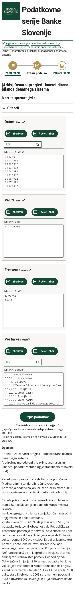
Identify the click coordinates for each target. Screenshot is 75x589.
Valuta (10, 200)
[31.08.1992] (33, 186)
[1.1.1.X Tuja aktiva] (33, 382)
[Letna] (33, 299)
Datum (10, 122)
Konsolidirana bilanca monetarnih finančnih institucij (31, 47)
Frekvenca (12, 270)
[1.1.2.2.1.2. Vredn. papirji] (33, 392)
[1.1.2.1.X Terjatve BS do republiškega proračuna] (33, 385)
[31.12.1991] (33, 157)
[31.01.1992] (33, 160)
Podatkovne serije (18, 43)
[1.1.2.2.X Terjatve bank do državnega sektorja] (33, 403)
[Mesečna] (33, 296)
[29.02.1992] (33, 164)
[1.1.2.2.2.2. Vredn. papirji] (33, 400)
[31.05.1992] (33, 175)
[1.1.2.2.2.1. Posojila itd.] (33, 396)
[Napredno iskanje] (37, 144)
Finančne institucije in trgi (45, 43)
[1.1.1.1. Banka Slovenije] (33, 374)
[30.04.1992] (33, 171)
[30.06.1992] (33, 179)
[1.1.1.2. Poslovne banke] (33, 378)
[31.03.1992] (33, 168)
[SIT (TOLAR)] (33, 226)
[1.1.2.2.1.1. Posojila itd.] (33, 389)
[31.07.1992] (33, 182)
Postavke (12, 339)
